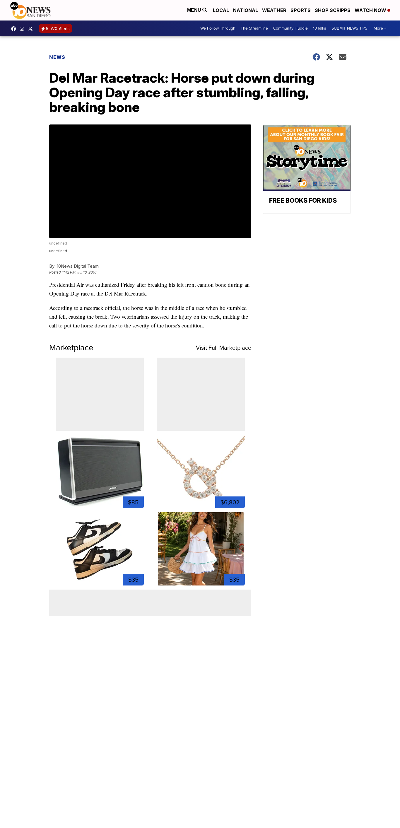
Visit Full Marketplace (223, 347)
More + (380, 28)
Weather (274, 10)
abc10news (15, 28)
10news (32, 28)
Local (221, 10)
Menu (194, 10)
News (57, 57)
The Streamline (254, 28)
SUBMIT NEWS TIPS (349, 28)
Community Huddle (290, 28)
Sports (300, 10)
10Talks (319, 28)
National (245, 10)
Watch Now (371, 10)
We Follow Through (217, 28)
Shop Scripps (333, 10)
